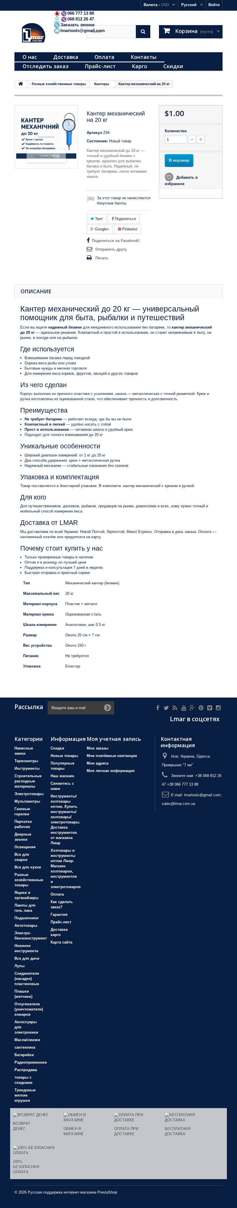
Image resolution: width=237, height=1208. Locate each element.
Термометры (26, 761)
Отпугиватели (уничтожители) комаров (28, 1009)
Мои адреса (97, 763)
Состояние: (97, 141)
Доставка (65, 56)
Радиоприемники (30, 1062)
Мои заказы (97, 748)
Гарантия (59, 914)
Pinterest (129, 229)
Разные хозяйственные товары (28, 880)
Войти (214, 5)
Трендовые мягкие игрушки (25, 1095)
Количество (176, 131)
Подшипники (26, 918)
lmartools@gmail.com (82, 30)
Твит (98, 219)
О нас (30, 56)
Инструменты (27, 768)
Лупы (19, 966)
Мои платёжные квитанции (112, 756)
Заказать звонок (77, 24)
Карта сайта (61, 942)
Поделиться (125, 219)
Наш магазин (62, 776)
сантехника (24, 1047)
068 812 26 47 (80, 18)
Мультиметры (27, 801)
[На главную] (20, 84)
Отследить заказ (45, 66)
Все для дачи (26, 958)
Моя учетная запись (114, 738)
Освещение (25, 847)
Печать (101, 258)
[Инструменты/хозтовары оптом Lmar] (46, 33)
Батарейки (24, 1055)
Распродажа (25, 1070)
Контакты (143, 56)
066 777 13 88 (80, 13)
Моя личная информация (111, 771)
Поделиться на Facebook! (115, 240)
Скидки (173, 66)
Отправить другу (111, 249)
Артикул (94, 133)
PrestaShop (107, 1192)
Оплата (104, 56)
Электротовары (29, 794)
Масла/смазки (27, 1040)
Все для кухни (27, 867)
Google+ (101, 229)
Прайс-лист (100, 66)
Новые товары (64, 756)
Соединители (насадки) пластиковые (26, 978)
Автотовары (25, 925)
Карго (139, 66)
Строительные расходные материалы (28, 781)
